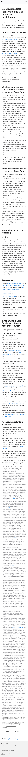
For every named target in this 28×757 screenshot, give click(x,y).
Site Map (3, 754)
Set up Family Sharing (9, 296)
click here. (10, 507)
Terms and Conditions (17, 627)
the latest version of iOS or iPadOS (13, 285)
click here (12, 498)
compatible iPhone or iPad (15, 283)
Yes (10, 738)
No (15, 738)
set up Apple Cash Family (15, 404)
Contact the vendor (11, 726)
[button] (22, 2)
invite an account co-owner (13, 350)
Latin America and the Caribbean (7, 750)
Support (6, 743)
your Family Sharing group (9, 39)
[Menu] (26, 2)
